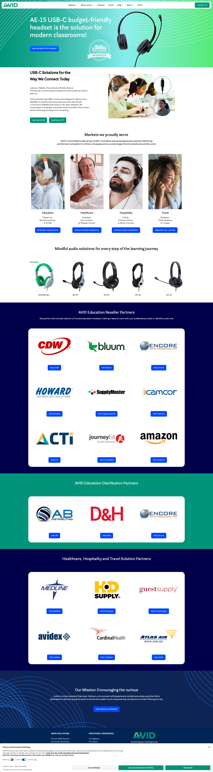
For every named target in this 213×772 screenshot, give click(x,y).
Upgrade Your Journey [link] (165, 230)
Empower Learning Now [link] (47, 230)
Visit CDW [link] (54, 367)
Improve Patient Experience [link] (87, 230)
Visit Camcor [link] (159, 414)
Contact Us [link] (202, 5)
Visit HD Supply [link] (106, 611)
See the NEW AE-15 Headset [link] (44, 48)
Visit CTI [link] (54, 460)
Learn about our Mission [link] (106, 709)
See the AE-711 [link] (57, 120)
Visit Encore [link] (159, 367)
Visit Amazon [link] (159, 460)
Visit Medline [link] (54, 611)
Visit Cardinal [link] (107, 657)
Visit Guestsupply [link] (159, 611)
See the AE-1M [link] (38, 120)
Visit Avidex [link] (54, 657)
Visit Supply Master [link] (106, 414)
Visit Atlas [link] (158, 657)
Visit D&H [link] (107, 535)
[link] (10, 5)
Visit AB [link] (54, 535)
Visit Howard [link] (54, 414)
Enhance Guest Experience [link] (126, 230)
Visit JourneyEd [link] (106, 460)
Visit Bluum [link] (106, 367)
